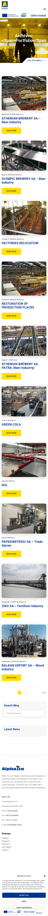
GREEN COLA (11, 424)
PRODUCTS (6, 841)
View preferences (24, 908)
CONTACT (5, 850)
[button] (45, 876)
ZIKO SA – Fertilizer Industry (22, 606)
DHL (5, 485)
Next (44, 692)
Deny (24, 901)
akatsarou (20, 114)
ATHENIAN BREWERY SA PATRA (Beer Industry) (20, 366)
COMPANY (5, 838)
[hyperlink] (5, 5)
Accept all (24, 895)
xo (16, 360)
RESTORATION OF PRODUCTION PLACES (18, 305)
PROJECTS (6, 844)
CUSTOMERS (6, 847)
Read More (11, 131)
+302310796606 (12, 815)
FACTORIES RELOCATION (20, 243)
